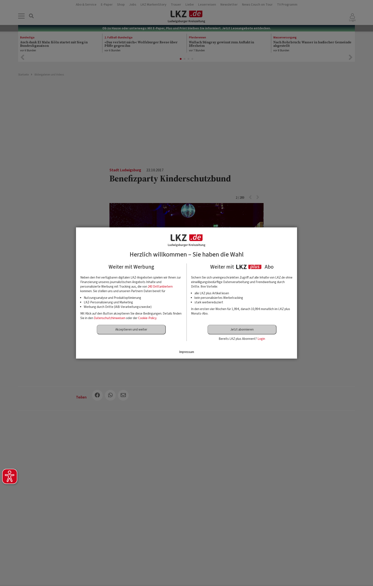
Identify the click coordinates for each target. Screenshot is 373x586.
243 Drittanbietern (160, 286)
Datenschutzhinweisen (109, 318)
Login (261, 339)
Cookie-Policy (147, 318)
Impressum (186, 352)
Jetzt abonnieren (242, 329)
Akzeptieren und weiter (131, 329)
